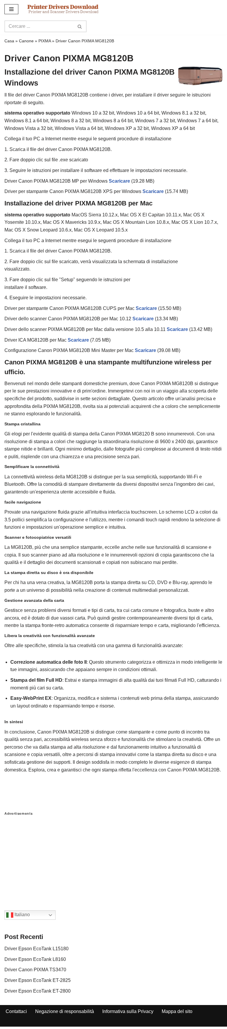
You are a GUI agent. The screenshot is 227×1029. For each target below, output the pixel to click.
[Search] (80, 26)
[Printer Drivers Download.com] (63, 9)
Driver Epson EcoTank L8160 (35, 959)
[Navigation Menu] (11, 9)
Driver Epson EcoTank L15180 (36, 948)
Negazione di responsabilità (64, 1011)
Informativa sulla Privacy (127, 1011)
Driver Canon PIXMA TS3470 (35, 969)
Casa (9, 40)
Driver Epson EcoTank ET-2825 (37, 980)
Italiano (21, 914)
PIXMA (44, 40)
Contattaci (16, 1011)
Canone (26, 40)
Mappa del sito (177, 1011)
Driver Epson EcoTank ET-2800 (37, 990)
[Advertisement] (113, 857)
